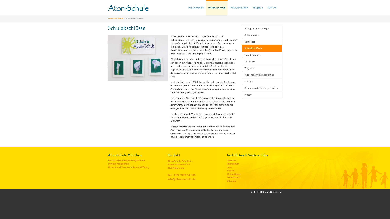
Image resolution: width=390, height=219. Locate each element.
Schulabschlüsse (253, 48)
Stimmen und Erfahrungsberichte (261, 87)
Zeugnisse (249, 68)
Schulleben (250, 41)
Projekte (258, 7)
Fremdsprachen (252, 54)
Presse (248, 94)
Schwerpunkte (251, 34)
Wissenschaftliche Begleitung (259, 74)
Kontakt (272, 7)
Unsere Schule (216, 7)
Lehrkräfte (249, 61)
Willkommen (196, 7)
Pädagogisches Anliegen (256, 28)
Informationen (239, 7)
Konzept (248, 81)
